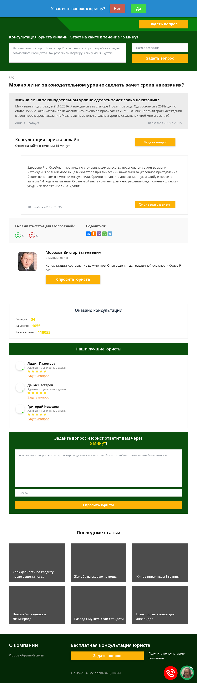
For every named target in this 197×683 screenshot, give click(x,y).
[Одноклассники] (93, 233)
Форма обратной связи (26, 655)
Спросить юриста (157, 204)
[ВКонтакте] (88, 233)
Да (138, 8)
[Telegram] (110, 233)
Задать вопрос (163, 24)
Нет (117, 8)
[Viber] (99, 233)
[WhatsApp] (104, 233)
